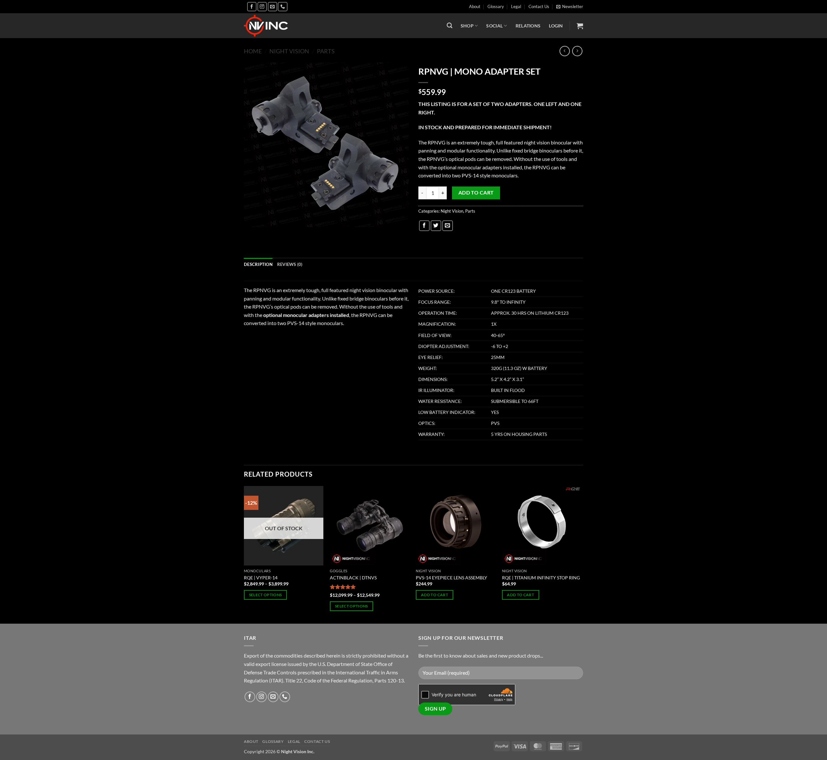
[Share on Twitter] (436, 225)
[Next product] (565, 51)
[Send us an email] (272, 6)
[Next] (581, 554)
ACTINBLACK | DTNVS (353, 577)
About (474, 6)
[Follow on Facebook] (251, 6)
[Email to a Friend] (447, 225)
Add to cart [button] (434, 595)
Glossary (495, 6)
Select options (265, 595)
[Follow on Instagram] (262, 6)
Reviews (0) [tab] (290, 264)
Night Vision (289, 51)
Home (253, 51)
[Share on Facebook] (424, 225)
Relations (528, 25)
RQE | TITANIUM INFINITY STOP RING (541, 577)
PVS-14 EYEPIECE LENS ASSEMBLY (451, 577)
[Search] (449, 25)
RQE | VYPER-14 (260, 577)
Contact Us (539, 6)
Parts (326, 51)
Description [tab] (258, 264)
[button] (569, 6)
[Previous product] (577, 51)
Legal (516, 6)
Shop (467, 25)
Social (494, 25)
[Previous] (244, 554)
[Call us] (282, 6)
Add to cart (476, 192)
